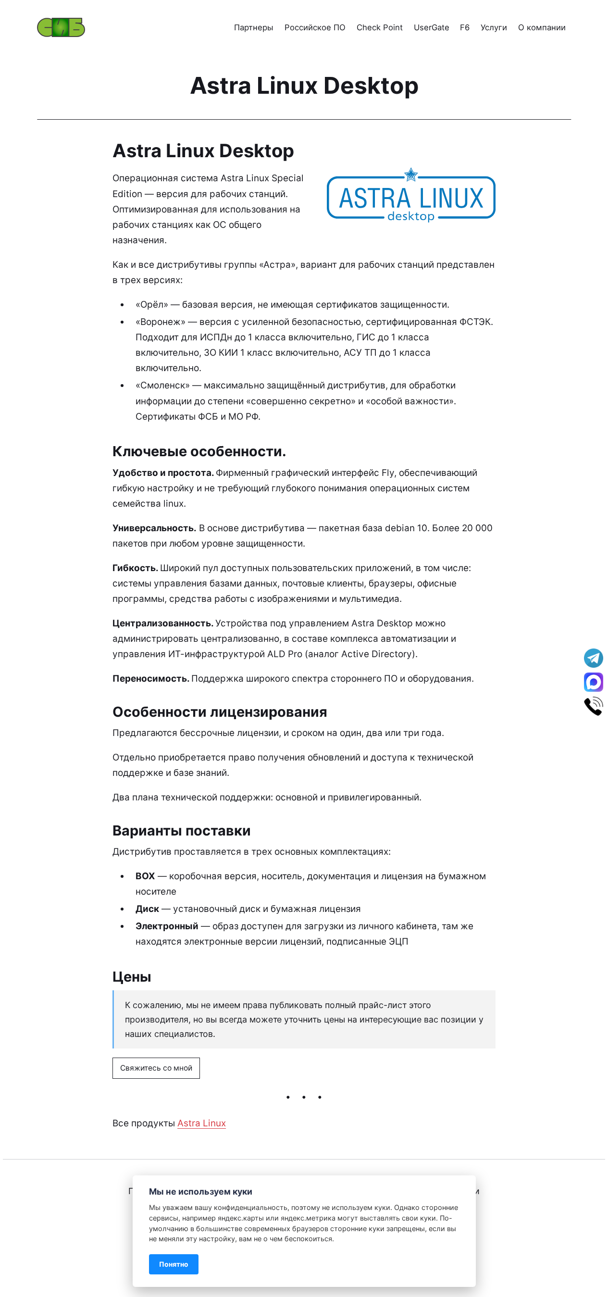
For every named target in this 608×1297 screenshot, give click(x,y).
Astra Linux (201, 1123)
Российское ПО (315, 27)
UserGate (431, 27)
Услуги (494, 27)
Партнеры (253, 27)
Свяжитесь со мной (156, 1067)
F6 (465, 27)
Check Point (380, 27)
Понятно (173, 1264)
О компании (542, 27)
